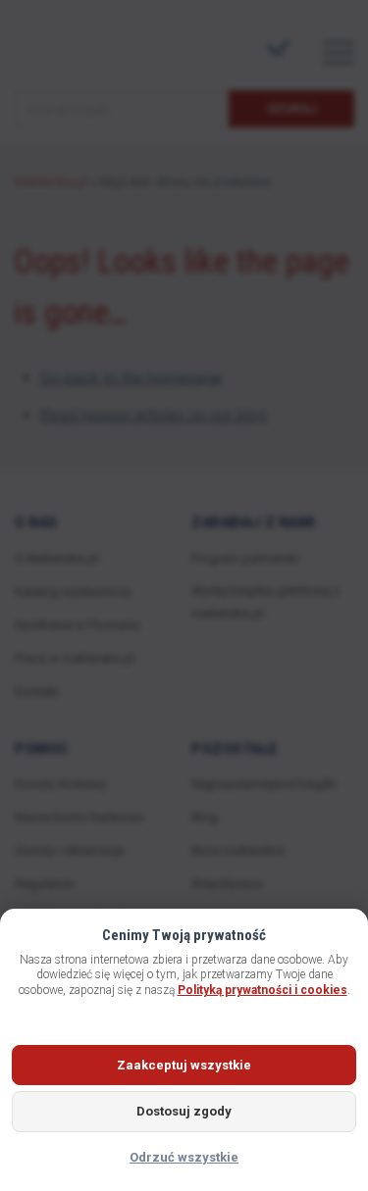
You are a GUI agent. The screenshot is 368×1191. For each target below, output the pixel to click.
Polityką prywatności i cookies (262, 990)
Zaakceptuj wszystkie (184, 1065)
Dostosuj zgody (184, 1111)
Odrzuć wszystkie (184, 1157)
